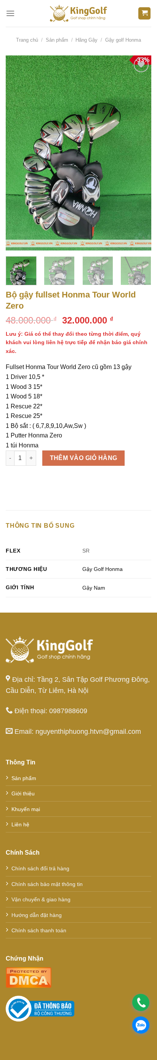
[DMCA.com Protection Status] (28, 977)
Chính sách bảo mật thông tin (47, 884)
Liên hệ (20, 824)
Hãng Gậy (86, 40)
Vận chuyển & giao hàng (40, 899)
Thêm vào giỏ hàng (83, 458)
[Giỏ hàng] (144, 13)
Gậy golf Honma (123, 40)
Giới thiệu (23, 793)
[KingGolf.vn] (78, 13)
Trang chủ (27, 40)
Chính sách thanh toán (38, 930)
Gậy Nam (93, 588)
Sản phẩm (57, 40)
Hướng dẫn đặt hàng (36, 915)
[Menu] (10, 13)
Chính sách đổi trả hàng (40, 868)
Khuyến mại (25, 809)
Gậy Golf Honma (102, 569)
